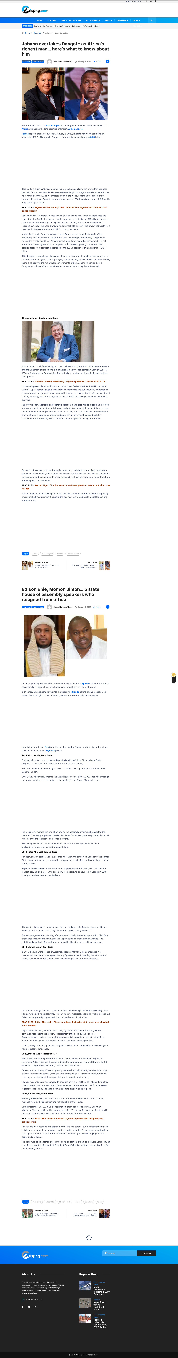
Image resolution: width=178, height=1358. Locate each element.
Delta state (36, 1202)
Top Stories (38, 62)
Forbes (60, 554)
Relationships (93, 20)
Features (51, 20)
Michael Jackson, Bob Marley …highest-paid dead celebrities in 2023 (70, 381)
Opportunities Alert (71, 20)
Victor (99, 1202)
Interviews (122, 20)
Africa (34, 554)
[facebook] (146, 1)
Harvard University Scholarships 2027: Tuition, (100, 1323)
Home (39, 20)
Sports (108, 20)
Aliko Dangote (47, 554)
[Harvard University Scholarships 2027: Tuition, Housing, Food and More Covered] (85, 1318)
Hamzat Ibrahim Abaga (63, 61)
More (135, 20)
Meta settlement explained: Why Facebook (101, 1290)
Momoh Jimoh (64, 1202)
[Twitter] (151, 1)
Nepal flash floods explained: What (99, 1306)
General (96, 1300)
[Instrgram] (155, 1)
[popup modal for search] (152, 20)
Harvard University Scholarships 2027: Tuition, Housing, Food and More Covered (64, 26)
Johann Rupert (73, 554)
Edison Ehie (50, 1202)
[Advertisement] (112, 11)
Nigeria (78, 1202)
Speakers (89, 1202)
